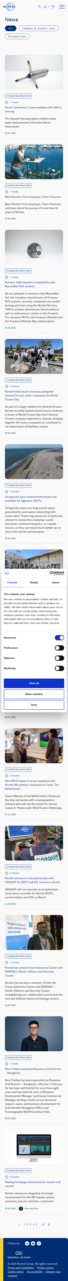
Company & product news (38, 28)
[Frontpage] (9, 7)
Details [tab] (34, 582)
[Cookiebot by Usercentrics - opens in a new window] (49, 573)
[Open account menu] (46, 7)
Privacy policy (45, 1268)
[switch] (59, 648)
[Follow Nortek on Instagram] (39, 1243)
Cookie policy (16, 1271)
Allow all (34, 683)
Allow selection (34, 694)
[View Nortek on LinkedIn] (27, 1243)
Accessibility (35, 1271)
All (10, 28)
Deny (34, 704)
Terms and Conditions (21, 1268)
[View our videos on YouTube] (33, 1243)
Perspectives (17, 36)
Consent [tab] (12, 582)
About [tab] (55, 582)
